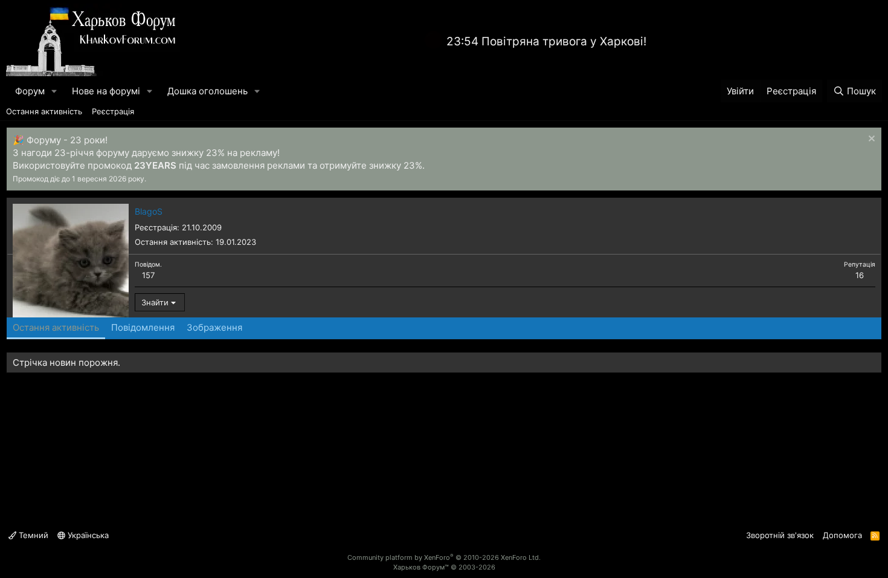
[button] (54, 91)
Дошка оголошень (207, 91)
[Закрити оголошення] (870, 140)
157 (148, 275)
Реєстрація (113, 111)
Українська (87, 535)
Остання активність (44, 111)
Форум (30, 91)
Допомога (842, 535)
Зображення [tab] (214, 327)
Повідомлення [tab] (143, 327)
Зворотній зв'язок (780, 535)
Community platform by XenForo (444, 557)
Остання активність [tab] (56, 327)
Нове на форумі (106, 91)
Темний (32, 535)
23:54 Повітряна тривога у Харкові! (546, 41)
